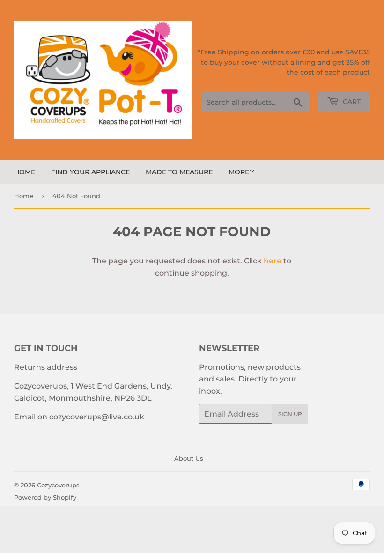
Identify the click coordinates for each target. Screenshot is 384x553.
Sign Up (290, 414)
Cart (351, 101)
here (272, 260)
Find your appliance (90, 172)
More (239, 172)
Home (24, 172)
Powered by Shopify (45, 497)
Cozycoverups (58, 485)
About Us (188, 458)
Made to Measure (179, 172)
